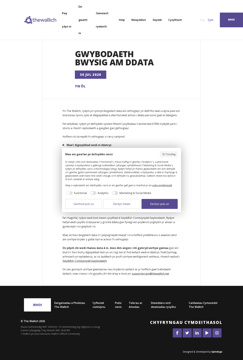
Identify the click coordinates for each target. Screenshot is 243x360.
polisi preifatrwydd (162, 185)
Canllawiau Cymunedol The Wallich (203, 305)
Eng (202, 20)
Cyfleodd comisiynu (99, 305)
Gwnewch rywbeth (102, 19)
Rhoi (37, 305)
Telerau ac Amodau (135, 305)
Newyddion (138, 20)
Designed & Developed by (202, 351)
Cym (210, 20)
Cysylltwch (175, 20)
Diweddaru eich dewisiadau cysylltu (163, 305)
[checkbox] (76, 193)
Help (122, 20)
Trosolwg (170, 154)
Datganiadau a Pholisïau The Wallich (69, 305)
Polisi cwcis (118, 305)
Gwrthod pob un (84, 204)
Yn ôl (80, 86)
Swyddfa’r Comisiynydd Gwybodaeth (84, 261)
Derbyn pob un (159, 204)
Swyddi (157, 20)
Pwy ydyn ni (66, 19)
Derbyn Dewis (121, 204)
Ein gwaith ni (83, 20)
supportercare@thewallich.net (150, 273)
